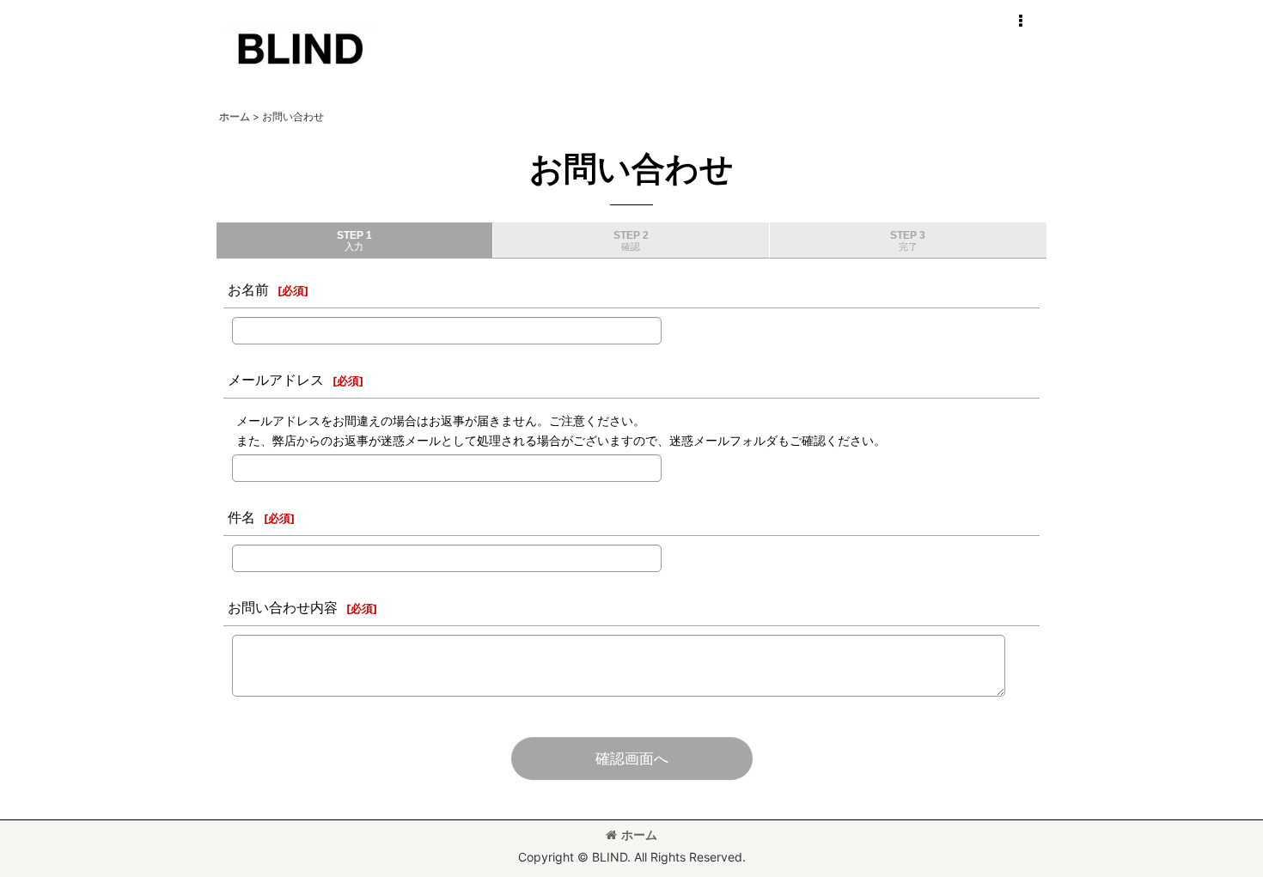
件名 (241, 517)
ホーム (639, 834)
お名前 (248, 289)
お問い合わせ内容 (283, 607)
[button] (1019, 21)
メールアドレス (276, 379)
